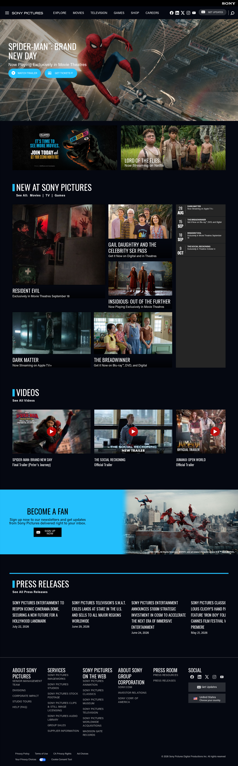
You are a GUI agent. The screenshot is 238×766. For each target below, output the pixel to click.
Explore (59, 13)
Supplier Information (63, 731)
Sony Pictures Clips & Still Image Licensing (62, 706)
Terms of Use (41, 753)
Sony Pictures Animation (93, 682)
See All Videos (23, 400)
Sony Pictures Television (93, 710)
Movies (78, 13)
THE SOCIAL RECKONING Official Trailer (109, 462)
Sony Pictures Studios (58, 686)
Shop (135, 13)
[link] (228, 3)
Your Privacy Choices (25, 759)
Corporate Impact (25, 696)
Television (99, 13)
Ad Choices (82, 753)
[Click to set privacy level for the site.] (44, 759)
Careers (152, 13)
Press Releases (164, 680)
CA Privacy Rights (62, 753)
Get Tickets (63, 73)
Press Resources (165, 675)
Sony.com (125, 687)
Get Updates (215, 12)
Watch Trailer (27, 73)
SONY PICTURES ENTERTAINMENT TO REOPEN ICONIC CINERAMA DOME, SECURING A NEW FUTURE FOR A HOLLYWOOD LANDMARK (38, 612)
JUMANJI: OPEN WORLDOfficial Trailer (191, 462)
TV (48, 195)
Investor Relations (132, 692)
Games (119, 13)
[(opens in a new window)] (64, 147)
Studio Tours (22, 701)
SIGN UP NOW (50, 532)
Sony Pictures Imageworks (58, 676)
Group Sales (57, 725)
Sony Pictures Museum (93, 701)
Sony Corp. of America (128, 700)
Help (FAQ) (19, 707)
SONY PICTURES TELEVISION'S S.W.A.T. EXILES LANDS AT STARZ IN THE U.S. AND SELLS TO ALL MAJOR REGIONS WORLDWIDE (99, 612)
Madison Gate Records (93, 733)
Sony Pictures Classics (93, 692)
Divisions (19, 690)
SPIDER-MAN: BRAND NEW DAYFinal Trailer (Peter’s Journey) (32, 462)
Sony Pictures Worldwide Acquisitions (93, 721)
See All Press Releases (30, 592)
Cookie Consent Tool (61, 759)
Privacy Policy (22, 753)
